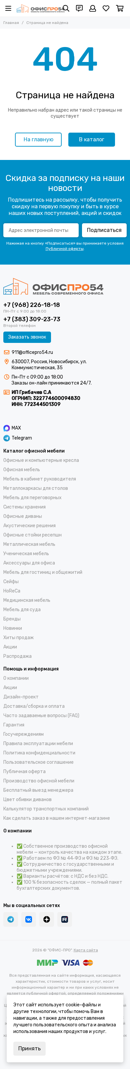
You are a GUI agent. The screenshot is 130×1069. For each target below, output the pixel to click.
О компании (16, 678)
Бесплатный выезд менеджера (38, 790)
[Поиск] (66, 8)
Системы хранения (24, 507)
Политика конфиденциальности (39, 753)
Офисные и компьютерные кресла (41, 460)
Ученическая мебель (26, 553)
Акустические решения (29, 526)
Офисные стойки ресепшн (32, 535)
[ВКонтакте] (28, 919)
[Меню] (8, 8)
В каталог (91, 139)
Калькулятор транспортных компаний (46, 809)
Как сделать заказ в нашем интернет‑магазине (56, 818)
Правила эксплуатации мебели (38, 743)
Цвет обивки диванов (27, 799)
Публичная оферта (24, 771)
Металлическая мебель (29, 544)
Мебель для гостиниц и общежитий (42, 572)
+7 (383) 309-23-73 (31, 319)
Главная (11, 22)
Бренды (12, 619)
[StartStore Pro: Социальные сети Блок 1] (46, 919)
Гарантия (13, 725)
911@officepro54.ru (32, 352)
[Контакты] (79, 8)
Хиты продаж (18, 637)
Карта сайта (86, 950)
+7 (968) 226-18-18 (31, 305)
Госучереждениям (23, 734)
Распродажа (17, 656)
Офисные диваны (22, 516)
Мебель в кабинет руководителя (39, 479)
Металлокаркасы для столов (35, 488)
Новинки (12, 628)
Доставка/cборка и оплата (34, 706)
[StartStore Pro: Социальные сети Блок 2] (64, 919)
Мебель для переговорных (32, 498)
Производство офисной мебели (38, 781)
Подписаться (104, 230)
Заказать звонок (27, 337)
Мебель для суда (22, 609)
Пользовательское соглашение (38, 762)
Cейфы (11, 581)
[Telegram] (10, 919)
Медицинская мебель (26, 600)
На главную (38, 139)
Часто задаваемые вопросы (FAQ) (41, 715)
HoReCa (11, 591)
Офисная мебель (21, 470)
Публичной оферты (65, 248)
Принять (29, 1048)
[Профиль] (92, 8)
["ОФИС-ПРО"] (41, 8)
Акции (10, 647)
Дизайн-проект (21, 697)
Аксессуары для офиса (29, 563)
